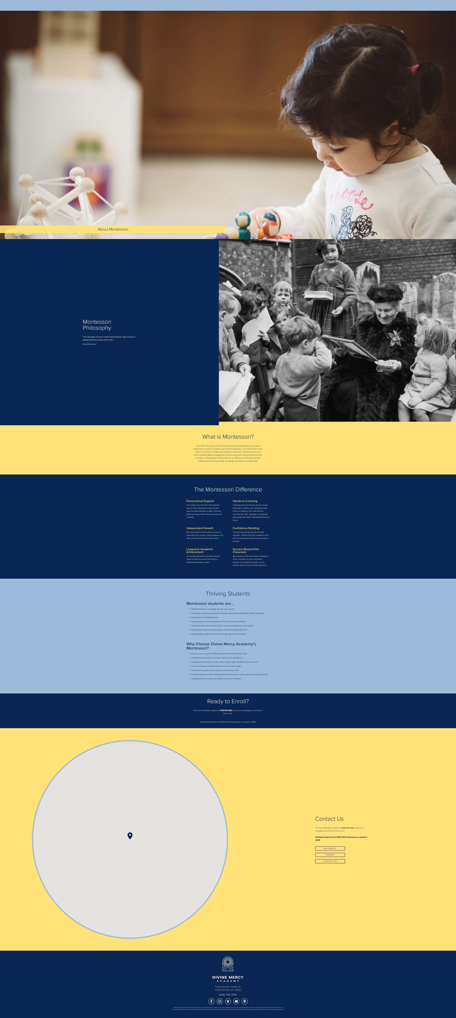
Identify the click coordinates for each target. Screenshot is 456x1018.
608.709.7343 (226, 710)
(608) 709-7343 (228, 994)
